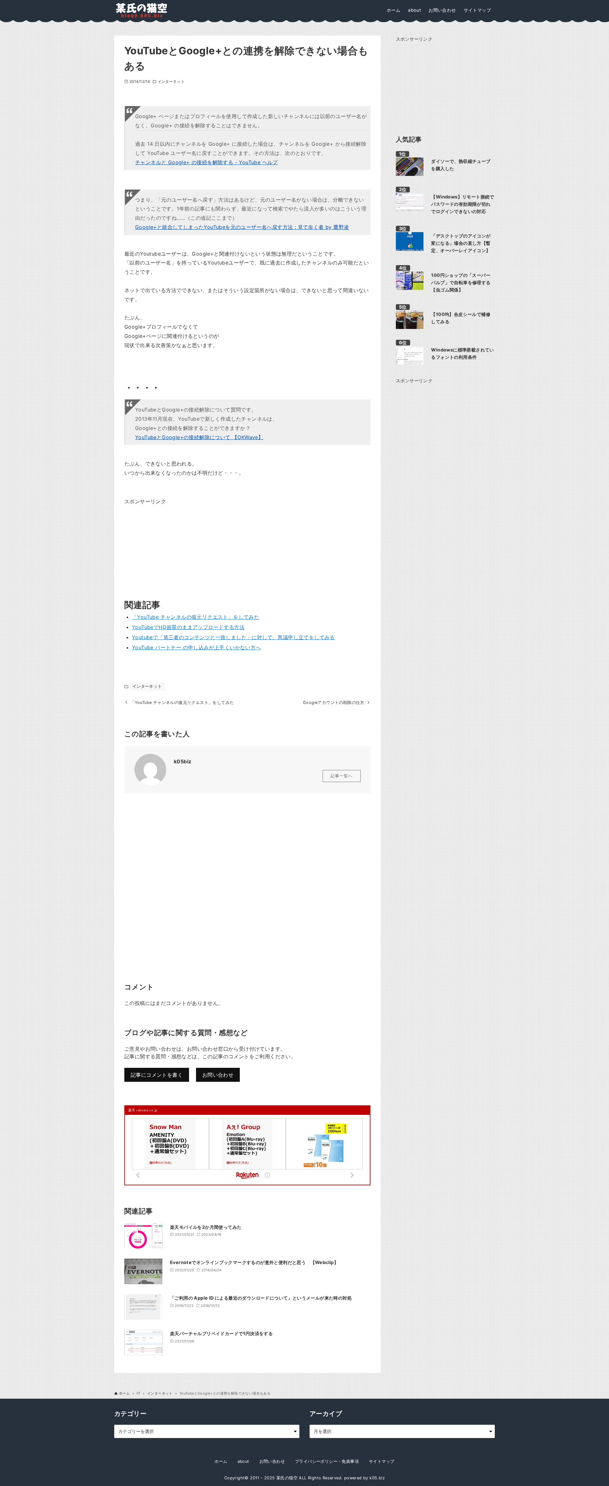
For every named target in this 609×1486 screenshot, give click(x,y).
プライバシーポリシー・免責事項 (327, 1461)
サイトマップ (381, 1461)
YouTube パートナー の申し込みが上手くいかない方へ (196, 647)
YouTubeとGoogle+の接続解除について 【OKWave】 (199, 437)
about (243, 1461)
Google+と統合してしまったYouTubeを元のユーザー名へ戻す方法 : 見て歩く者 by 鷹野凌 (242, 227)
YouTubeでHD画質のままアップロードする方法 (188, 627)
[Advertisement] (171, 545)
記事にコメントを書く (157, 1075)
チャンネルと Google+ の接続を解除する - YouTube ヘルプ (206, 162)
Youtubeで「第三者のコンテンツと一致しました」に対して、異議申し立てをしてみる (233, 637)
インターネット (171, 81)
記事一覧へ (342, 775)
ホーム (220, 1461)
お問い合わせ (217, 1075)
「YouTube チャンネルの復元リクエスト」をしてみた (195, 617)
